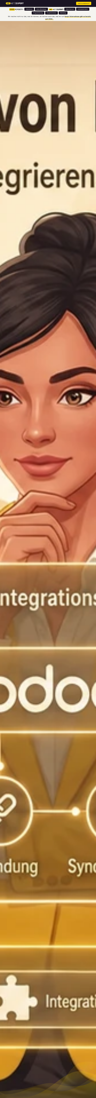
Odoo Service (70, 9)
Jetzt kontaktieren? (84, 3)
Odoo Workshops (41, 9)
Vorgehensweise (51, 13)
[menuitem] (33, 3)
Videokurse (29, 9)
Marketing (63, 13)
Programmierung (38, 13)
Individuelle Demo (83, 9)
